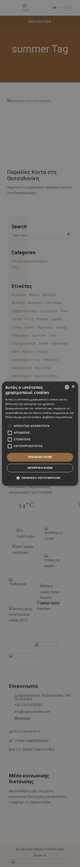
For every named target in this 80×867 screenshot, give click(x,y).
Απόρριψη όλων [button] (40, 468)
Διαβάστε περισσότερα (57, 417)
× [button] (73, 386)
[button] (40, 478)
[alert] (40, 433)
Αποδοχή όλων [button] (40, 457)
